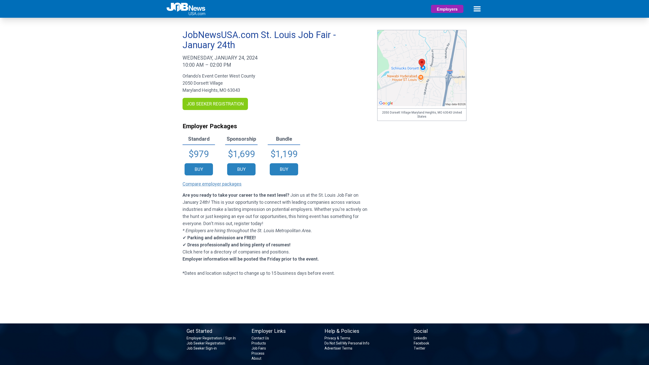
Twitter (419, 348)
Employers (447, 9)
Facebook (421, 343)
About (256, 358)
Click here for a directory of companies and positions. (236, 251)
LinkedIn (420, 338)
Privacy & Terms (337, 338)
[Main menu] (477, 9)
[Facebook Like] (184, 282)
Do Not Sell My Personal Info (346, 343)
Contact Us (260, 338)
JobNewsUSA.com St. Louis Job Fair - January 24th (259, 40)
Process (257, 353)
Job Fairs (258, 348)
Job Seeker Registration (206, 343)
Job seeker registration (215, 103)
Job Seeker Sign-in (202, 348)
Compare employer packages (212, 184)
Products (258, 343)
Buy (199, 169)
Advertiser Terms (338, 348)
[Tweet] (187, 282)
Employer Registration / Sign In (211, 338)
